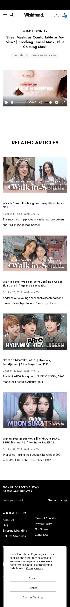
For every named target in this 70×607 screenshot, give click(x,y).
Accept (33, 578)
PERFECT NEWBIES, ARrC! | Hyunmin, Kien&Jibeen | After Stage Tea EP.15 (27, 362)
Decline (33, 588)
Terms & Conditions (47, 518)
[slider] (19, 102)
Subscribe (55, 500)
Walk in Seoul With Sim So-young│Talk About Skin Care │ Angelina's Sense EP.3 (32, 283)
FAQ (5, 525)
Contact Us (41, 534)
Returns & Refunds (14, 536)
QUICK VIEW (57, 189)
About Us (8, 519)
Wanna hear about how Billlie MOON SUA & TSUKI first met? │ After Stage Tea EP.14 (31, 440)
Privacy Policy (34, 568)
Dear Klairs (20, 55)
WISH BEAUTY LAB (44, 55)
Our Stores (41, 529)
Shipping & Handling (15, 530)
